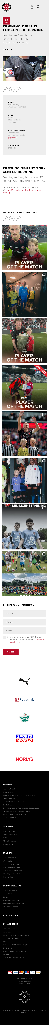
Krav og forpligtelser (11, 938)
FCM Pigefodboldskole (12, 874)
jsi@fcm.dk (12, 138)
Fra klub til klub (9, 818)
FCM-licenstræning (11, 864)
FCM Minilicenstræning (12, 871)
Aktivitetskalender (10, 907)
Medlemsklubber (9, 929)
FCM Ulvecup (8, 894)
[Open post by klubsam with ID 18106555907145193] (24, 340)
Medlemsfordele (9, 789)
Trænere (8, 827)
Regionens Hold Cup (11, 900)
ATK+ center (8, 861)
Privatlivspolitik (24, 981)
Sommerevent (8, 792)
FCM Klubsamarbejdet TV (13, 958)
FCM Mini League (10, 891)
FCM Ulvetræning (10, 841)
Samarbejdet (10, 924)
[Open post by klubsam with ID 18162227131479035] (24, 433)
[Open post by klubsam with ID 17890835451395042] (24, 480)
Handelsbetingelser (24, 978)
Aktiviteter (7, 932)
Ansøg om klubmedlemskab (14, 814)
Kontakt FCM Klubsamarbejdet (15, 945)
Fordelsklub (10, 915)
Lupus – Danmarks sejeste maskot (17, 811)
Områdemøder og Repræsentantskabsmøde (21, 808)
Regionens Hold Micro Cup (13, 903)
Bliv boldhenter (9, 805)
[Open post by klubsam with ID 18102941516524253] (24, 387)
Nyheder (6, 954)
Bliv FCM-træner (10, 844)
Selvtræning (8, 877)
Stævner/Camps (12, 886)
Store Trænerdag (10, 834)
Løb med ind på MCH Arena (14, 802)
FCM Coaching (9, 831)
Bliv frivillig (7, 948)
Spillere (8, 853)
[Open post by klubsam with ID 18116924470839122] (24, 573)
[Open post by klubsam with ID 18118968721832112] (24, 526)
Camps (5, 897)
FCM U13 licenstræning (12, 867)
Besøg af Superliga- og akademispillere (18, 795)
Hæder (5, 942)
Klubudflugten (9, 798)
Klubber (8, 784)
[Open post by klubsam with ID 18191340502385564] (24, 247)
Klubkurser (7, 838)
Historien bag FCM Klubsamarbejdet (18, 935)
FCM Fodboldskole (10, 858)
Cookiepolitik (24, 984)
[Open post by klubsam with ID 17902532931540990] (24, 294)
